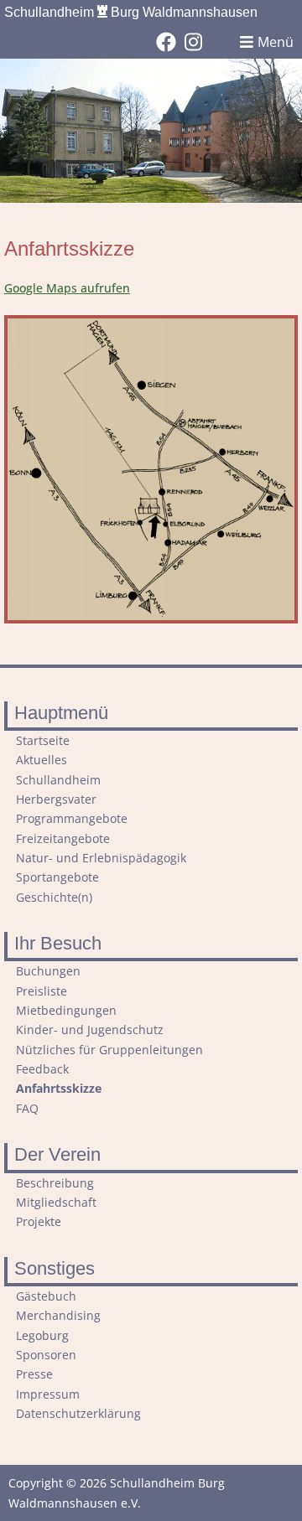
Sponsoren (46, 1355)
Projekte (38, 1221)
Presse (34, 1374)
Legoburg (42, 1335)
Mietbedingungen (66, 1010)
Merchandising (58, 1315)
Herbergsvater (56, 799)
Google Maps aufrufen (67, 288)
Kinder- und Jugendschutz (90, 1029)
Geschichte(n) (54, 897)
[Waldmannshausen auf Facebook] (166, 42)
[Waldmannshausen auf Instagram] (193, 42)
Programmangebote (72, 818)
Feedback (42, 1069)
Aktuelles (41, 760)
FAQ (27, 1108)
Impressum (48, 1394)
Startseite (43, 740)
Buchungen (48, 971)
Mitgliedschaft (56, 1202)
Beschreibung (55, 1183)
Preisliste (41, 991)
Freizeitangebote (63, 838)
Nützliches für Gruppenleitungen (109, 1050)
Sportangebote (57, 877)
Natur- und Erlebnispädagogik (101, 858)
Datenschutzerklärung (78, 1413)
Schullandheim (131, 12)
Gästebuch (46, 1296)
